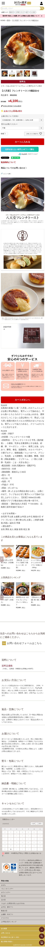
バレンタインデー (7, 889)
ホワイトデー (5, 892)
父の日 (3, 900)
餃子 (27, 12)
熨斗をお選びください (9, 124)
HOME (3, 20)
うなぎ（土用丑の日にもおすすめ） (13, 903)
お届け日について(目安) (10, 116)
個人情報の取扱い (7, 941)
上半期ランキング (20, 12)
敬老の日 (11, 12)
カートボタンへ (22, 400)
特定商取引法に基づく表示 (10, 937)
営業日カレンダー (8, 819)
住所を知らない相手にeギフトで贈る (19, 149)
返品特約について (8, 162)
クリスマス (5, 918)
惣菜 (8, 20)
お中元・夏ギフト (7, 907)
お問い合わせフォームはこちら (24, 643)
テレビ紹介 (32, 12)
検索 (42, 8)
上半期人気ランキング (8, 922)
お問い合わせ (5, 933)
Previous (1, 559)
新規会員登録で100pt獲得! (12, 106)
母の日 (3, 896)
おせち (3, 885)
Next (43, 559)
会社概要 (4, 928)
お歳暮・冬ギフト (7, 914)
